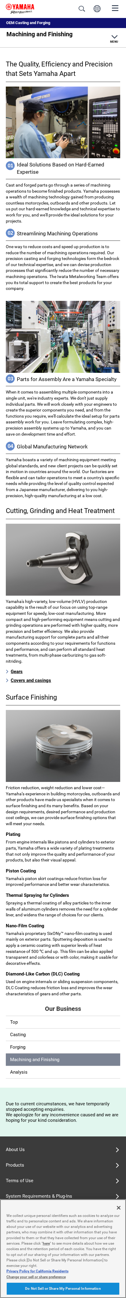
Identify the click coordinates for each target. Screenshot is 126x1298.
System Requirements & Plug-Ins (39, 1196)
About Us (15, 1149)
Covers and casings (31, 680)
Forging (17, 1047)
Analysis (19, 1072)
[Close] (118, 1207)
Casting (18, 1034)
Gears (17, 671)
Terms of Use (19, 1180)
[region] (63, 1248)
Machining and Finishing (34, 1059)
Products (15, 1165)
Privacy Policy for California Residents (37, 1271)
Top (14, 1022)
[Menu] (115, 8)
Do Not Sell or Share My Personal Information (63, 1288)
